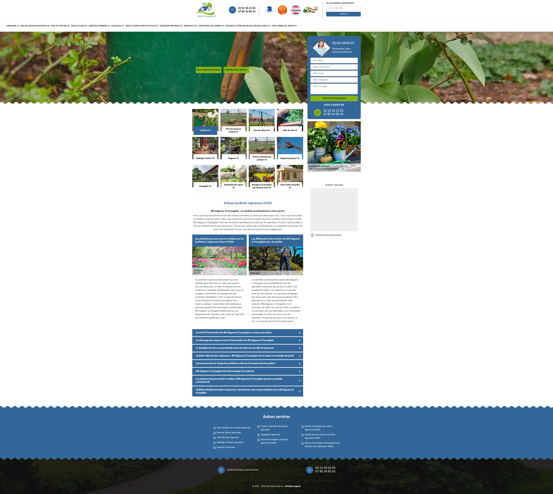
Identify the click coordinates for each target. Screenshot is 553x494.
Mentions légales (293, 486)
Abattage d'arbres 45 (99, 26)
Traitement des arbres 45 (211, 26)
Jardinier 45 (12, 26)
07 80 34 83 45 (246, 11)
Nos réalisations (208, 70)
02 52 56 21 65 (246, 8)
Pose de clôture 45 (60, 26)
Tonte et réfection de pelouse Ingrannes (274, 428)
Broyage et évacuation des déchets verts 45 (248, 26)
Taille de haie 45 (79, 26)
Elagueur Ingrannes (226, 447)
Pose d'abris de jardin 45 (284, 26)
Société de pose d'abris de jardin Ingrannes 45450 (320, 436)
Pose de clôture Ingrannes (229, 433)
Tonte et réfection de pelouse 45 (141, 26)
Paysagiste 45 (190, 26)
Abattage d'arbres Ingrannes (230, 442)
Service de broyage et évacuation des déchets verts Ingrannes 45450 (322, 445)
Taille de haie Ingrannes (228, 437)
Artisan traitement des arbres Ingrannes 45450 (318, 428)
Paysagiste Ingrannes (270, 435)
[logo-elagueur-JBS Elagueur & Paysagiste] (206, 10)
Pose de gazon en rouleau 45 (34, 26)
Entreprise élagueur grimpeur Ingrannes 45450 (275, 441)
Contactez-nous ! (236, 70)
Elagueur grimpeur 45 (171, 26)
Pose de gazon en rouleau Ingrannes (233, 428)
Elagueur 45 (117, 26)
